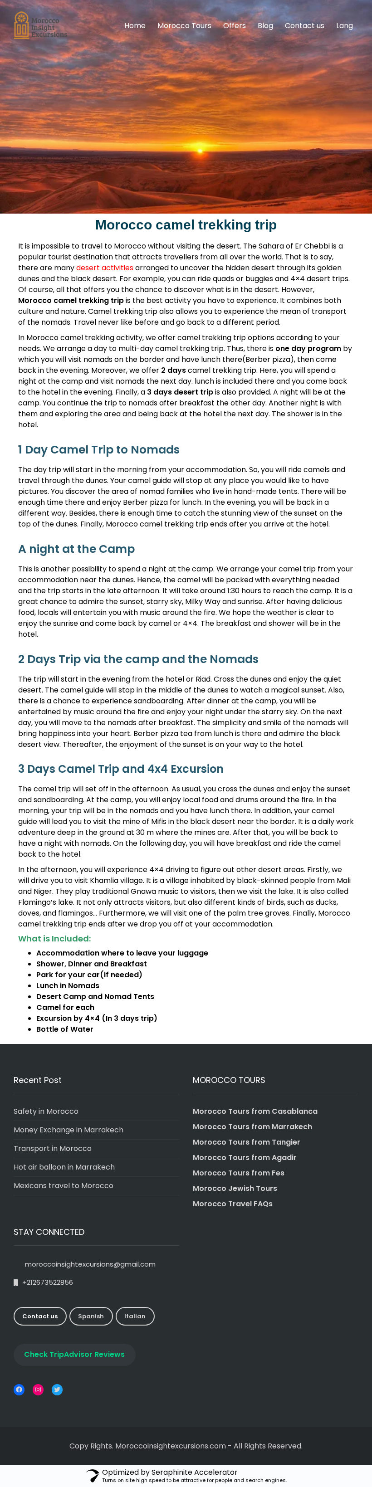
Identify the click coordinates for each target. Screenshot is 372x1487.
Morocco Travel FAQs (233, 1204)
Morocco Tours (184, 25)
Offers (234, 25)
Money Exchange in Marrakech (68, 1130)
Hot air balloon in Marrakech (64, 1167)
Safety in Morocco (46, 1111)
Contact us (304, 25)
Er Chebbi (312, 246)
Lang (344, 25)
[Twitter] (57, 1389)
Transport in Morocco (53, 1148)
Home (135, 25)
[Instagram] (38, 1389)
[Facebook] (19, 1389)
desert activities (104, 268)
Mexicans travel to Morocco (63, 1185)
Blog (265, 25)
